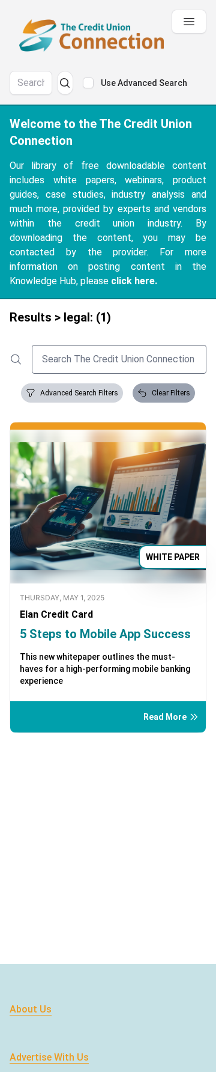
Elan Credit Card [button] (56, 614)
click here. (134, 281)
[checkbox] (88, 83)
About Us (31, 1009)
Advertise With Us (49, 1057)
